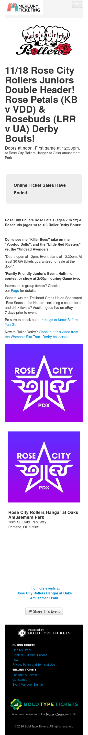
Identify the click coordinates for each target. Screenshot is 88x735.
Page (15, 290)
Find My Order (21, 650)
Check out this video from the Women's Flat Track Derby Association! (41, 334)
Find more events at (44, 593)
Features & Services (25, 674)
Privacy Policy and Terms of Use (33, 664)
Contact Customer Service (29, 655)
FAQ (15, 659)
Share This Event (46, 611)
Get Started (19, 679)
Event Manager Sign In (27, 684)
